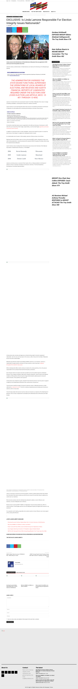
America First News (13, 14)
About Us (32, 0)
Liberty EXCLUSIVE (16, 16)
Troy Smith (9, 25)
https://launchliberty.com (19, 564)
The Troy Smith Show (20, 0)
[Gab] (6, 672)
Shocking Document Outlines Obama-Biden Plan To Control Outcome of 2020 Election (26, 522)
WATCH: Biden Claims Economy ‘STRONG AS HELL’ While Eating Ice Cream (15, 555)
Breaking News (13, 0)
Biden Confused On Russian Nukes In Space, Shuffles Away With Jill (62, 139)
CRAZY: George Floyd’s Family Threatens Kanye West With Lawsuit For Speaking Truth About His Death (39, 555)
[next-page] (9, 590)
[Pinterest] (15, 546)
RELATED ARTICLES (11, 572)
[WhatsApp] (19, 546)
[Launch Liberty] (39, 6)
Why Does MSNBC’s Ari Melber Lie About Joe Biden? (19, 524)
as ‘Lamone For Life (15, 387)
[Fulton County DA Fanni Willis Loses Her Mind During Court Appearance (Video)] (42, 579)
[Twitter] (12, 546)
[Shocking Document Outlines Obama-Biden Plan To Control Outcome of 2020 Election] (13, 579)
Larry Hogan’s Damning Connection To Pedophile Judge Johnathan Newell (24, 528)
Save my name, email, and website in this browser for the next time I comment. (23, 619)
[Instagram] (9, 672)
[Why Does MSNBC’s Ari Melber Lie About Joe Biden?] (27, 579)
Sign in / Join (8, 0)
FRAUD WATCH (28, 0)
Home (7, 14)
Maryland (21, 16)
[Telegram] (16, 672)
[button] (70, 11)
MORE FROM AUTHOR (20, 572)
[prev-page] (7, 590)
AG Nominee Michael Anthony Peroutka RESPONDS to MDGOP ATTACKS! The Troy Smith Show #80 (61, 200)
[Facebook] (8, 546)
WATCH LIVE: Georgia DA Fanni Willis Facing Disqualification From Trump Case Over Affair (27, 531)
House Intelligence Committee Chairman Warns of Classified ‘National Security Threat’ (60, 154)
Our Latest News (56, 61)
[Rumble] (12, 672)
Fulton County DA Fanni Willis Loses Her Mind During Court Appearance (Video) (25, 526)
